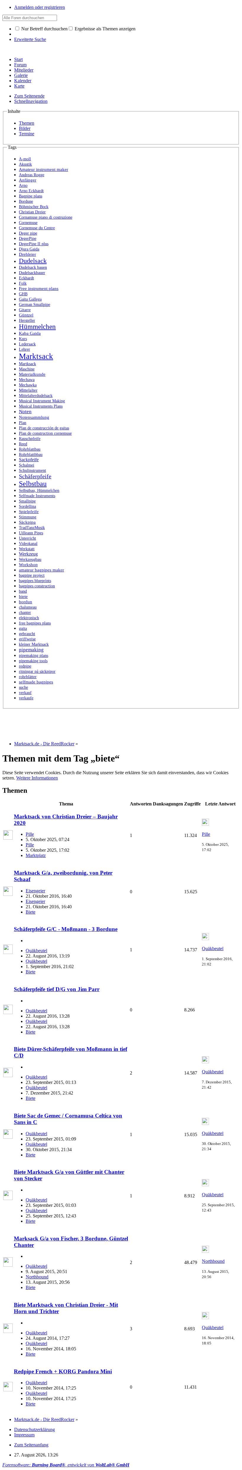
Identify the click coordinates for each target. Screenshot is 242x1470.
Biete (30, 911)
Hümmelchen (37, 326)
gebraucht (27, 634)
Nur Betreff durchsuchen (44, 28)
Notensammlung (34, 417)
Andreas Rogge (31, 175)
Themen (26, 123)
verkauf (25, 692)
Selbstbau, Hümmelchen (39, 490)
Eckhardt (26, 278)
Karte (19, 85)
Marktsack (36, 356)
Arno (23, 185)
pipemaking (31, 649)
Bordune (26, 201)
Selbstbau (33, 483)
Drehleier (27, 254)
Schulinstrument (32, 470)
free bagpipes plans (35, 623)
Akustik (25, 164)
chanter (25, 612)
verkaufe (26, 698)
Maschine (27, 369)
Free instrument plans (38, 288)
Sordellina (27, 506)
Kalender (22, 80)
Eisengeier (35, 890)
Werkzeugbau (30, 559)
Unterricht (27, 538)
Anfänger (27, 179)
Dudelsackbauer (32, 273)
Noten (25, 411)
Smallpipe (27, 501)
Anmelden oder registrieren (39, 7)
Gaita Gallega (30, 299)
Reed (23, 444)
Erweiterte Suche (30, 39)
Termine (26, 133)
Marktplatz (36, 855)
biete (23, 596)
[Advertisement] (109, 722)
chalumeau (28, 607)
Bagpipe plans (30, 196)
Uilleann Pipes (31, 532)
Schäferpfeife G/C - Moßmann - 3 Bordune (65, 929)
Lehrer (24, 349)
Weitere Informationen (37, 777)
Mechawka (28, 385)
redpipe (25, 666)
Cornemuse (28, 222)
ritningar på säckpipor (37, 671)
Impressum (24, 1434)
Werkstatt (27, 548)
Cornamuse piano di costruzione (45, 217)
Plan (22, 422)
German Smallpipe (34, 304)
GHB (23, 293)
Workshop (28, 564)
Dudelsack (33, 260)
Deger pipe (28, 233)
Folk (23, 283)
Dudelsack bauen (33, 267)
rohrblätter (28, 677)
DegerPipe (27, 238)
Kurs (23, 338)
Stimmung (27, 517)
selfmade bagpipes (36, 682)
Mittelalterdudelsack (36, 395)
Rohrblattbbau (30, 454)
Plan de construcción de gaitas (44, 428)
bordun (25, 601)
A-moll (25, 159)
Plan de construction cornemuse (45, 433)
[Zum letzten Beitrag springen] (205, 824)
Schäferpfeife (35, 476)
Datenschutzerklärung (34, 1429)
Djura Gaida (29, 249)
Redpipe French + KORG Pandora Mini (63, 1371)
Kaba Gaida (30, 333)
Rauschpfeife (29, 438)
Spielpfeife (29, 511)
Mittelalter (28, 390)
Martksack (27, 364)
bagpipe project (32, 575)
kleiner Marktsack (34, 644)
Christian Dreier (32, 212)
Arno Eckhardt (31, 191)
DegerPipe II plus (33, 243)
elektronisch (29, 618)
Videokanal (28, 543)
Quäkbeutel (36, 950)
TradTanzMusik (32, 527)
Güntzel (26, 314)
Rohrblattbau (29, 449)
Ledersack (27, 344)
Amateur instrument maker (43, 169)
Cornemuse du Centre (37, 228)
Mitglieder (23, 69)
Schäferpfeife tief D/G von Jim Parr (56, 989)
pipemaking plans (33, 655)
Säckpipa (27, 522)
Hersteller (27, 320)
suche (23, 687)
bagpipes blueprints (35, 581)
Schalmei (26, 465)
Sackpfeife (29, 459)
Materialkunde (32, 374)
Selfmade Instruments (37, 496)
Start (18, 59)
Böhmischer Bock (33, 206)
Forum (20, 64)
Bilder (24, 128)
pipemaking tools (33, 661)
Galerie (21, 75)
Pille (30, 834)
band (23, 591)
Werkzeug (28, 553)
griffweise (27, 639)
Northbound (37, 1276)
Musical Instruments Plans (41, 406)
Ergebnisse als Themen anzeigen (104, 28)
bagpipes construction (37, 586)
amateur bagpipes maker (41, 569)
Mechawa (27, 380)
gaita (23, 628)
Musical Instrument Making (42, 401)
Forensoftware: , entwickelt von (65, 1464)
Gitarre (25, 310)
